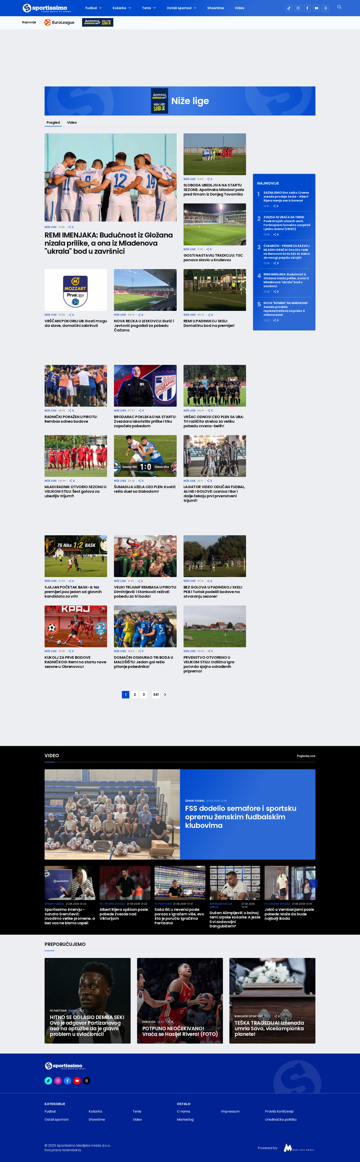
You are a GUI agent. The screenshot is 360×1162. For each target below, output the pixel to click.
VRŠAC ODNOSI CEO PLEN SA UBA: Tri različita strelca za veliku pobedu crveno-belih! (214, 421)
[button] (313, 883)
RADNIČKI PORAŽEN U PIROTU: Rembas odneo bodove (71, 419)
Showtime (215, 8)
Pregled (53, 122)
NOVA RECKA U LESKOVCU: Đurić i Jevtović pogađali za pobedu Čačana (144, 325)
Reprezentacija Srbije (221, 905)
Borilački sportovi (248, 1016)
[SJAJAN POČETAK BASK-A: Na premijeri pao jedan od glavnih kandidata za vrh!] (76, 556)
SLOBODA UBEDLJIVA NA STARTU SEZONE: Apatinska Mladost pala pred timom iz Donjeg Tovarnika (214, 190)
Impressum (230, 1111)
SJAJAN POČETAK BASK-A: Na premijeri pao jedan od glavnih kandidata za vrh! (73, 592)
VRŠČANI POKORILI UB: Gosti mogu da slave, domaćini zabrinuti (76, 323)
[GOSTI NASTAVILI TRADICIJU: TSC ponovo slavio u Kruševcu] (215, 224)
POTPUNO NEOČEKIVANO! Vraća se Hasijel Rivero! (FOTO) (180, 1031)
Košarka (119, 8)
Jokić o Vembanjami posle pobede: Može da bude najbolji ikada (289, 914)
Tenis (146, 8)
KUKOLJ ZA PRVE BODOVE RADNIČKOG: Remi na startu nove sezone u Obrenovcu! (75, 662)
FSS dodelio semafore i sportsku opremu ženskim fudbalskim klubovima (240, 817)
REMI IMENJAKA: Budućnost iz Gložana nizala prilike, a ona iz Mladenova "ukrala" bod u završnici (109, 243)
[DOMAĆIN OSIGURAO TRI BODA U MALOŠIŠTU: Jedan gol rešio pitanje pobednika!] (145, 626)
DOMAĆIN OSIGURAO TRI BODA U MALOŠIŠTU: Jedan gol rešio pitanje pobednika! (143, 662)
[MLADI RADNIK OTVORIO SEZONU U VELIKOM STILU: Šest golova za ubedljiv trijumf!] (76, 456)
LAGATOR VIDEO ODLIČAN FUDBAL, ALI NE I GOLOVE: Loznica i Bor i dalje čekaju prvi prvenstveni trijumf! (214, 494)
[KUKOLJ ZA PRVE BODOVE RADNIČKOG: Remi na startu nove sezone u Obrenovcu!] (76, 626)
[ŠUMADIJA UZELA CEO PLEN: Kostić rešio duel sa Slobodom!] (145, 456)
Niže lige (51, 227)
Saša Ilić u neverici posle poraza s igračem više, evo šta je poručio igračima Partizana (179, 916)
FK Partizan (163, 903)
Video (239, 8)
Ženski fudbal (195, 800)
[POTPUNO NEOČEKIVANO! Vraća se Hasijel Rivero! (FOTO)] (180, 1001)
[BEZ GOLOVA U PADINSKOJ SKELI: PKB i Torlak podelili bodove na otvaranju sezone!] (215, 556)
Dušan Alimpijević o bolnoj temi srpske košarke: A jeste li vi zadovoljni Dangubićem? (235, 919)
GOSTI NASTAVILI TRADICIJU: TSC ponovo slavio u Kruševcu (213, 257)
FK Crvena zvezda (112, 903)
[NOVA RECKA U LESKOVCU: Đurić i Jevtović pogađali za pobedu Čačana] (145, 290)
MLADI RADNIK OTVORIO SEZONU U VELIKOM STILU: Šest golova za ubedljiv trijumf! (75, 491)
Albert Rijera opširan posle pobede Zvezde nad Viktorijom (124, 914)
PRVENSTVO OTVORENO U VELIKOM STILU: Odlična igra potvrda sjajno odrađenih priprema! (209, 664)
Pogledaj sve (306, 756)
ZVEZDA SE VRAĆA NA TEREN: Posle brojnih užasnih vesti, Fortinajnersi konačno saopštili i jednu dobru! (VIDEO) (287, 223)
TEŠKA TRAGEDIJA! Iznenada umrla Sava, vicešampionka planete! (269, 1028)
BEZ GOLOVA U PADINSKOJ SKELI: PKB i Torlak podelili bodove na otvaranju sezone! (213, 592)
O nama (183, 1111)
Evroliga (149, 1021)
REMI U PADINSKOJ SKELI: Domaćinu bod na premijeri (209, 323)
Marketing (185, 1119)
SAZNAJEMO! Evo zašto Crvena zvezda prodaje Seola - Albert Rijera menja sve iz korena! (286, 197)
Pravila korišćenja (279, 1111)
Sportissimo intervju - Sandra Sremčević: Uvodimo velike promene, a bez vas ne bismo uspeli (70, 916)
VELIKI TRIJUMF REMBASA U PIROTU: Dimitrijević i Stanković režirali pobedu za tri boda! (145, 592)
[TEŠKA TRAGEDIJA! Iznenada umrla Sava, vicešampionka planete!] (272, 1001)
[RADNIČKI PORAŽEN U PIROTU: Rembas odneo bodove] (76, 386)
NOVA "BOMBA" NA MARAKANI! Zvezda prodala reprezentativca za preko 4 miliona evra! (286, 309)
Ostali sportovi (179, 8)
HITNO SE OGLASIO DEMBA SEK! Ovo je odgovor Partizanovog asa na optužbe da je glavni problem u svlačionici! (87, 1025)
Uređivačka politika (280, 1119)
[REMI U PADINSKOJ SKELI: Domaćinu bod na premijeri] (215, 290)
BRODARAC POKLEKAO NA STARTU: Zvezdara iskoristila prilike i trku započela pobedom (145, 421)
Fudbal (91, 8)
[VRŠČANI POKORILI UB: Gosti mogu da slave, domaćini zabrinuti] (76, 290)
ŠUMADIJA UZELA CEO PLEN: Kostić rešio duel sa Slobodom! (145, 489)
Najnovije (29, 22)
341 (156, 694)
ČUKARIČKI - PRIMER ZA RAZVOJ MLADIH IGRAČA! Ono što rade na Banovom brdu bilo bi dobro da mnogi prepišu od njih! (287, 252)
